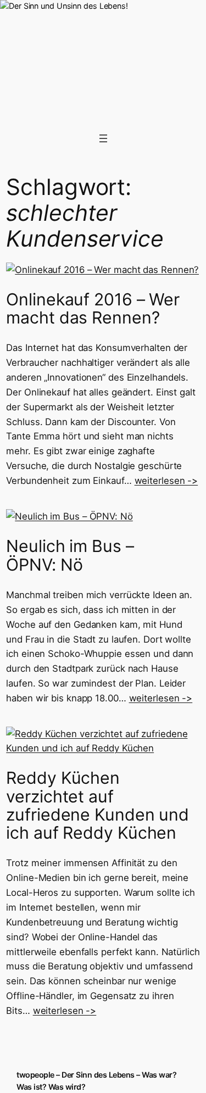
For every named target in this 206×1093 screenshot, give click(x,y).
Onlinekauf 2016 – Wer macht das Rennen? (93, 309)
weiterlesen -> (166, 480)
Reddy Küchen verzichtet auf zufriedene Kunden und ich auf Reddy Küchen (97, 805)
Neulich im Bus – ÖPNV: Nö (69, 555)
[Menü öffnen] (103, 138)
